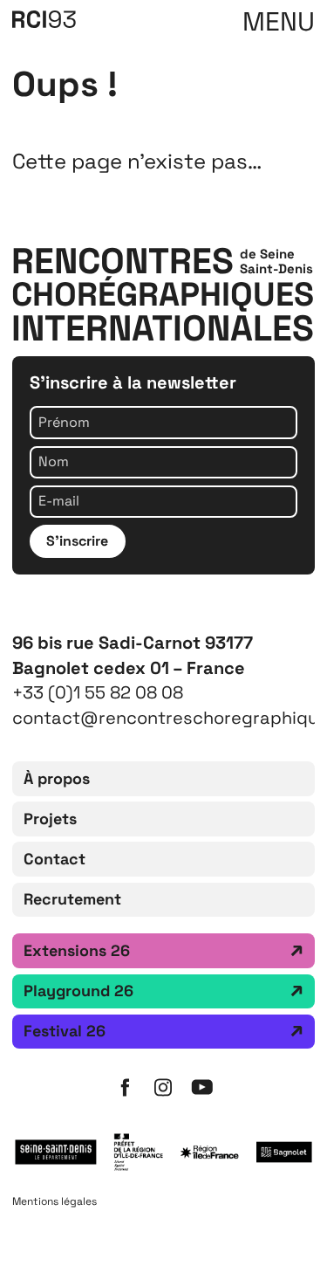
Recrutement (72, 899)
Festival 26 (65, 1031)
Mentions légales (54, 1201)
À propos (57, 778)
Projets (50, 818)
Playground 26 (78, 990)
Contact (54, 859)
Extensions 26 (77, 950)
